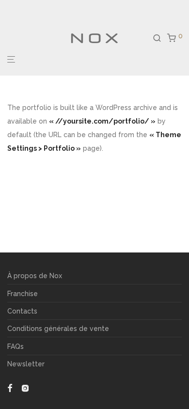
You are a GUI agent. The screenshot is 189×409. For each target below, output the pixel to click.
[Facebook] (9, 388)
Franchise (22, 294)
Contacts (22, 311)
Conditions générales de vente (58, 328)
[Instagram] (25, 388)
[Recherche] (160, 38)
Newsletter (26, 364)
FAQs (15, 346)
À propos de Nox (34, 276)
